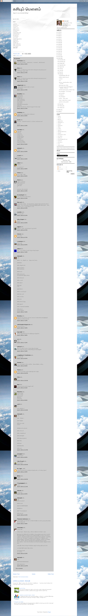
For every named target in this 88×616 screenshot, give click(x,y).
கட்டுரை (59, 128)
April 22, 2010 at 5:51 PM (22, 215)
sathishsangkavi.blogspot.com (23, 324)
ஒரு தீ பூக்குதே (62, 93)
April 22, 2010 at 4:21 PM (22, 198)
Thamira (19, 369)
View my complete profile (62, 27)
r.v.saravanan (20, 241)
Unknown (19, 234)
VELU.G (19, 180)
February (61, 105)
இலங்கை (59, 119)
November (61, 61)
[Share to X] (27, 53)
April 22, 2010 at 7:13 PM (22, 252)
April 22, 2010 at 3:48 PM (22, 168)
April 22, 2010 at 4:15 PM (22, 190)
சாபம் (60, 80)
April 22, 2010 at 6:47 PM (22, 230)
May (60, 72)
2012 (59, 54)
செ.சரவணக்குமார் (20, 194)
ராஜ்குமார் (19, 226)
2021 (59, 39)
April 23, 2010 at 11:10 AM (22, 410)
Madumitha (19, 391)
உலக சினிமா (60, 136)
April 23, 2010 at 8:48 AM (22, 400)
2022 (59, 37)
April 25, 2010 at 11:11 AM (22, 486)
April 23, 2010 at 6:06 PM (22, 457)
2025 (59, 32)
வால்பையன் (19, 346)
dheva (18, 68)
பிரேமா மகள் (19, 202)
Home (33, 574)
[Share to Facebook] (29, 53)
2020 (59, 40)
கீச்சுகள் (59, 117)
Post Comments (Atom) (23, 576)
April (60, 73)
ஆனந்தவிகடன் (61, 122)
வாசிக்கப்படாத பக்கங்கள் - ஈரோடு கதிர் (21, 580)
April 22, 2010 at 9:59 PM (22, 365)
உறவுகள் (59, 124)
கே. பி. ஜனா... (20, 468)
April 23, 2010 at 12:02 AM (22, 380)
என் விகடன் (60, 142)
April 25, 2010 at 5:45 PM (22, 493)
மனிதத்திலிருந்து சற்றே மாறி (64, 75)
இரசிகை (18, 475)
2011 (59, 56)
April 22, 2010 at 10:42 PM (22, 373)
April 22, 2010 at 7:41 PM (22, 342)
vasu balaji (19, 129)
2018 (59, 44)
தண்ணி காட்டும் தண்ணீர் (63, 101)
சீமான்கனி (19, 362)
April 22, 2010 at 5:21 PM (22, 208)
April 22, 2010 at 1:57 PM (22, 72)
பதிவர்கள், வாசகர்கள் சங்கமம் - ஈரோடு (27, 595)
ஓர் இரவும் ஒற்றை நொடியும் (64, 77)
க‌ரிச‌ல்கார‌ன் (19, 148)
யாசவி (18, 404)
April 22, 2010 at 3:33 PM (22, 158)
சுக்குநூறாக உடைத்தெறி (18, 601)
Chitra (18, 377)
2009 (59, 109)
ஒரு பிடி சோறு (22, 588)
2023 (59, 35)
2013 (59, 53)
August (60, 66)
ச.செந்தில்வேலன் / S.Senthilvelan (24, 355)
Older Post (51, 574)
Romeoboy (19, 315)
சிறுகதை (69, 148)
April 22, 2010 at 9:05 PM (22, 358)
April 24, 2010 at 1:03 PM (22, 471)
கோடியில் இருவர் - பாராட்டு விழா (65, 91)
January (61, 107)
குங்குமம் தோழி (61, 145)
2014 (59, 51)
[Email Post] (23, 53)
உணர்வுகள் (60, 140)
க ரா (18, 339)
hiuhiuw (19, 172)
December (61, 59)
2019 (59, 42)
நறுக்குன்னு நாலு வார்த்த (63, 85)
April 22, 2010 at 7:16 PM (22, 312)
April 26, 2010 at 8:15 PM (22, 553)
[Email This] (25, 53)
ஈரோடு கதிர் (19, 256)
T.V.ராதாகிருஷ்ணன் (21, 483)
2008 (59, 111)
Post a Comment (19, 568)
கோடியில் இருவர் (62, 96)
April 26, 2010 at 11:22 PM (22, 565)
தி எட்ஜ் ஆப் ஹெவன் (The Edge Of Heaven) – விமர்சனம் (65, 87)
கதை (59, 143)
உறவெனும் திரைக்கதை (62, 131)
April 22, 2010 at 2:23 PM (22, 125)
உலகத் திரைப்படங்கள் (62, 134)
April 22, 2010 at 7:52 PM (22, 351)
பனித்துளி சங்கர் (20, 85)
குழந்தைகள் (60, 125)
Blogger (49, 612)
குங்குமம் (59, 133)
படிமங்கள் (60, 78)
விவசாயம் (72, 148)
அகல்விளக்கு (19, 112)
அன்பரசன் (19, 490)
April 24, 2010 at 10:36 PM (22, 479)
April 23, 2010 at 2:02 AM (22, 387)
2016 (59, 47)
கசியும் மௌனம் (27, 9)
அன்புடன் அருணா (20, 219)
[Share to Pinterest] (30, 53)
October (61, 63)
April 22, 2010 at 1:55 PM (22, 64)
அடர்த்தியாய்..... (62, 94)
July (60, 68)
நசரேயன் (19, 248)
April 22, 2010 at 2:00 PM (22, 115)
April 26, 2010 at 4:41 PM (22, 515)
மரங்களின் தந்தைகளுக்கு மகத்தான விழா (67, 89)
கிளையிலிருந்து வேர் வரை (62, 139)
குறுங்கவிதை (60, 120)
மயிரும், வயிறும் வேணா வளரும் (65, 100)
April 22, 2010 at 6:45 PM (22, 222)
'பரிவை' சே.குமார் (20, 461)
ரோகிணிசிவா (19, 93)
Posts (59, 167)
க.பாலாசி (19, 155)
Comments (60, 169)
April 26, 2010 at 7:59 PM (22, 523)
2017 (59, 46)
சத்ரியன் (18, 162)
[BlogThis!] (26, 53)
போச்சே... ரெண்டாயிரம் (63, 98)
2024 (59, 33)
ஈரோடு (59, 127)
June (60, 70)
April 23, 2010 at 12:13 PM (22, 449)
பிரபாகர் (18, 119)
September (61, 65)
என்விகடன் (60, 137)
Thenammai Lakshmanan (22, 519)
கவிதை (17, 55)
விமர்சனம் (65, 148)
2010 (59, 58)
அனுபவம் (59, 130)
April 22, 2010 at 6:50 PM (22, 244)
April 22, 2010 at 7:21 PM (22, 320)
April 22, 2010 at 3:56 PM (22, 176)
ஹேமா (18, 384)
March (60, 104)
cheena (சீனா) (20, 527)
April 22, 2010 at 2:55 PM (22, 144)
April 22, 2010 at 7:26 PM (22, 328)
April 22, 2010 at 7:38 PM (22, 335)
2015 (59, 49)
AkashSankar (20, 60)
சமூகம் (21, 55)
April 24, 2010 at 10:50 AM (22, 464)
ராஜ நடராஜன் (19, 331)
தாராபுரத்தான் (19, 453)
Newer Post (16, 574)
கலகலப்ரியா (19, 212)
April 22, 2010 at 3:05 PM (22, 151)
